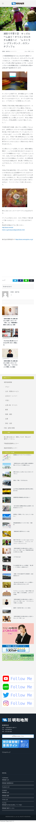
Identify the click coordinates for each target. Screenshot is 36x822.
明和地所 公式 (5, 779)
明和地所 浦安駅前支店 (7, 783)
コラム (32, 51)
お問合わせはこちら (18, 736)
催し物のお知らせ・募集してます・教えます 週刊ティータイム (18, 438)
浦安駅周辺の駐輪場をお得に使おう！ (21, 497)
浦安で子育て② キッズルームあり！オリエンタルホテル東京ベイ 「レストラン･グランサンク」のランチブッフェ (23, 541)
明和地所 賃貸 (5, 795)
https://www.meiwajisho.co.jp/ (24, 239)
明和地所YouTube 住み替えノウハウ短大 (12, 804)
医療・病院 (8, 414)
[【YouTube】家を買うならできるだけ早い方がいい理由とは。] (10, 334)
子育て (29, 51)
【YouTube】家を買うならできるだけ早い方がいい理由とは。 (10, 342)
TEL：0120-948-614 (7, 729)
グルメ (26, 51)
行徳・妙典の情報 (9, 428)
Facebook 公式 (5, 787)
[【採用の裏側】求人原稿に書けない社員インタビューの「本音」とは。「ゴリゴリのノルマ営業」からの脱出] (10, 354)
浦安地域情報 (8, 382)
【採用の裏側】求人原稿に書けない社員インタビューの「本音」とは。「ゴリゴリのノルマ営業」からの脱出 (23, 601)
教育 (6, 409)
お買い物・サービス (11, 405)
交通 (6, 419)
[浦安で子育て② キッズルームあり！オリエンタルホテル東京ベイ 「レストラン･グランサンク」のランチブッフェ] (18, 19)
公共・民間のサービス (12, 391)
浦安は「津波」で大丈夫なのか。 (20, 480)
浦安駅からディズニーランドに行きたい (22, 454)
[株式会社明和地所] (18, 3)
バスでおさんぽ (16, 556)
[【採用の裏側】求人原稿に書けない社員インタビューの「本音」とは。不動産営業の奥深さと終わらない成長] (10, 311)
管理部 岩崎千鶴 (5, 51)
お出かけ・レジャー (11, 396)
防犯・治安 (8, 423)
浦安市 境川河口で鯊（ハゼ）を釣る (21, 607)
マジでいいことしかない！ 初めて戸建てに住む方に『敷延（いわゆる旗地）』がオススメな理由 (23, 592)
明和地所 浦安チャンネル (8, 808)
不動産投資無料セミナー (11, 443)
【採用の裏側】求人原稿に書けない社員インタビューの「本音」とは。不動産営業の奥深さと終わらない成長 (23, 550)
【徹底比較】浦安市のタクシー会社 (21, 531)
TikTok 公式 (5, 799)
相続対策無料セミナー (10, 448)
